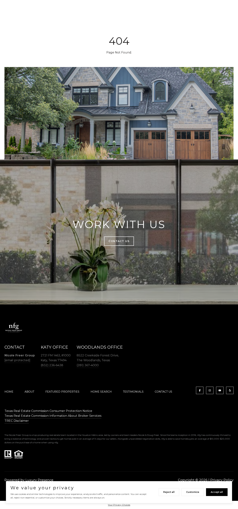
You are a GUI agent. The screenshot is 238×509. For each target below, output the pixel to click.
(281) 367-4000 (88, 365)
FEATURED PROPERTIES (62, 391)
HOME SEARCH (101, 391)
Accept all (217, 492)
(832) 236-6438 (52, 365)
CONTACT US (163, 391)
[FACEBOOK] (199, 390)
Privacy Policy (222, 480)
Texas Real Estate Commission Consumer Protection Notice (48, 411)
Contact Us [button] (119, 241)
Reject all (169, 492)
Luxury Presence (39, 480)
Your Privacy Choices (119, 504)
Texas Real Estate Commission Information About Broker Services (52, 415)
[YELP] (230, 390)
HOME (8, 391)
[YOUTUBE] (219, 390)
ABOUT (29, 391)
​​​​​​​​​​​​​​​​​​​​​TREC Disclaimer (16, 420)
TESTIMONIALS (133, 391)
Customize (192, 492)
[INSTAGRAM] (209, 390)
